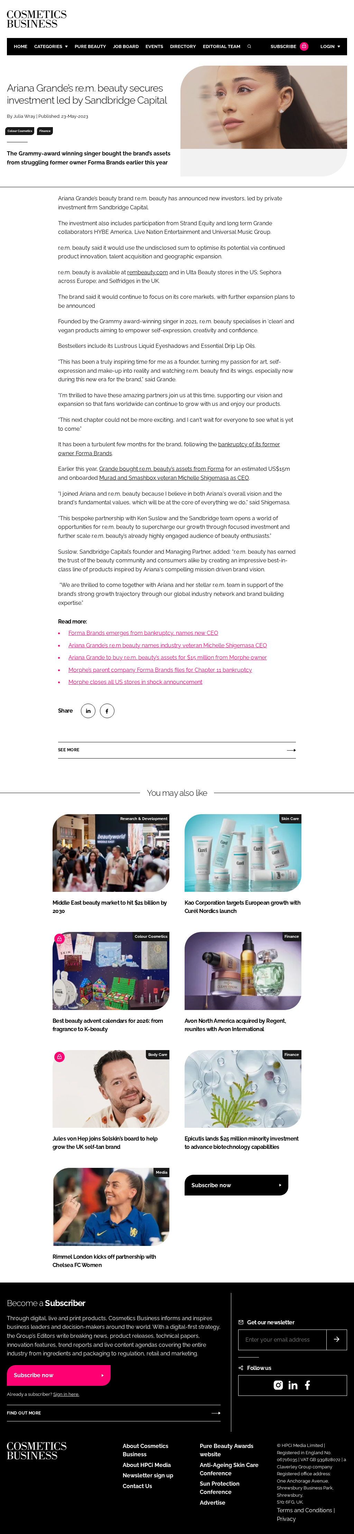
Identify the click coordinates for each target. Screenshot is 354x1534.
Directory (183, 46)
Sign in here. (66, 1394)
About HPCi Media (147, 1465)
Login (327, 46)
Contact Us (137, 1486)
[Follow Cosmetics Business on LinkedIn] (292, 1387)
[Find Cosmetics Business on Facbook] (307, 1387)
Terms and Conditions (304, 1510)
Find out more (24, 1413)
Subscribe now (211, 1185)
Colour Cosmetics (20, 131)
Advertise (212, 1502)
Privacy (286, 1519)
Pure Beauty (90, 46)
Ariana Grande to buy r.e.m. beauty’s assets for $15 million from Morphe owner (167, 657)
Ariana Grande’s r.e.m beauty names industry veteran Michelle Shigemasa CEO (167, 645)
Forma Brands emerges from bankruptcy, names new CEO (143, 633)
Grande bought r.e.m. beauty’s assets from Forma (161, 469)
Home (20, 46)
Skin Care (290, 819)
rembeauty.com (147, 272)
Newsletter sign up (148, 1475)
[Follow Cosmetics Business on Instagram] (278, 1387)
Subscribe (283, 46)
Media (161, 1172)
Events (154, 46)
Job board (126, 46)
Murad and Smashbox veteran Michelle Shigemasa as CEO (174, 478)
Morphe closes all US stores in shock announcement (135, 682)
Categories (48, 46)
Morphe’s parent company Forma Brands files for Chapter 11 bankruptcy (160, 670)
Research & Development (143, 819)
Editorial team (221, 46)
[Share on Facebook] (107, 711)
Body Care (157, 1054)
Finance (44, 131)
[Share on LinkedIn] (88, 711)
